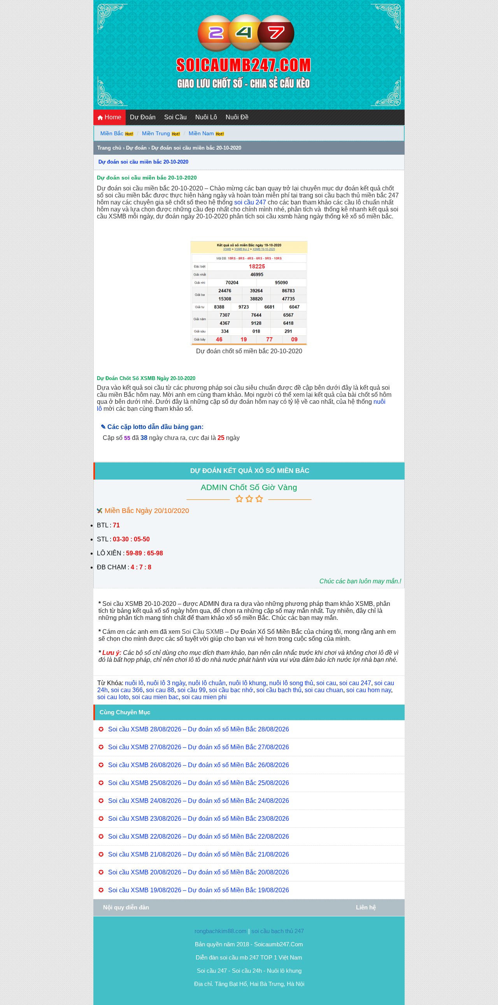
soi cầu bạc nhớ (231, 690)
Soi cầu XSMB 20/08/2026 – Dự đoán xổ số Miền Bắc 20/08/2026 (198, 872)
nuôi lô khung (247, 683)
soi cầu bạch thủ (279, 690)
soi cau (326, 683)
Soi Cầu (175, 117)
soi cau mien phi (204, 697)
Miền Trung (156, 133)
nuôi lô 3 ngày (166, 683)
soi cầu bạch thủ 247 (277, 931)
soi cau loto (113, 697)
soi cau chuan (324, 690)
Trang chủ (109, 148)
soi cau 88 (160, 690)
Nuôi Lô (206, 117)
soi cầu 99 (191, 690)
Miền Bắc (111, 133)
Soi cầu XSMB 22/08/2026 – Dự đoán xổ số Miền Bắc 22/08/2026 (198, 836)
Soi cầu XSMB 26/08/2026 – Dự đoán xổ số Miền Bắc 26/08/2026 (198, 765)
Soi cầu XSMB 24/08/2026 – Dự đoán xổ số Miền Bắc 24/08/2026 (198, 800)
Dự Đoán (143, 117)
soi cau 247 (355, 683)
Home (112, 117)
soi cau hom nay (368, 690)
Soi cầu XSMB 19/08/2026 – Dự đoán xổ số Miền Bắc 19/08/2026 (198, 890)
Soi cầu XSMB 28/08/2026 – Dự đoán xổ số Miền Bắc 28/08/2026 (198, 729)
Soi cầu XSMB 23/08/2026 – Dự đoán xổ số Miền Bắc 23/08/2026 (198, 818)
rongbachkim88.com (221, 931)
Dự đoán (136, 148)
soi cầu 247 (250, 202)
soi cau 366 (127, 690)
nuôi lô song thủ (291, 683)
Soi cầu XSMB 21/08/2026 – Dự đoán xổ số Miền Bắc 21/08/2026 (198, 854)
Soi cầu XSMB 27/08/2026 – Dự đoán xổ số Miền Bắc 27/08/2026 (198, 747)
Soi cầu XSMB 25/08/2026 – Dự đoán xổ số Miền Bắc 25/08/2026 (198, 783)
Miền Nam (201, 133)
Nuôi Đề (237, 117)
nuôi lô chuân (207, 683)
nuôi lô (134, 683)
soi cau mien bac (155, 697)
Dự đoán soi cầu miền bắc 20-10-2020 (143, 162)
